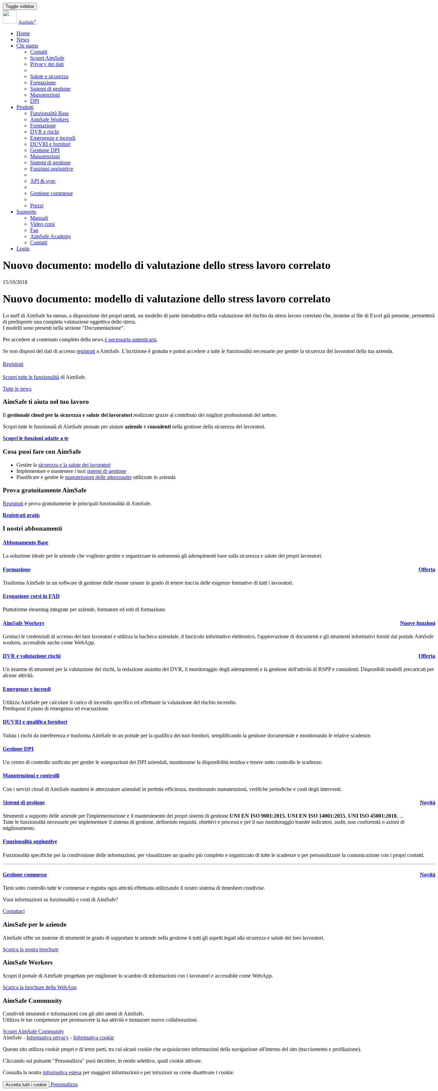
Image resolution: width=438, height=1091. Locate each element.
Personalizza (63, 1084)
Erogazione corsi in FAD (31, 596)
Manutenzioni (45, 95)
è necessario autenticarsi (130, 339)
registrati (86, 351)
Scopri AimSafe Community (33, 1031)
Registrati (13, 364)
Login (22, 248)
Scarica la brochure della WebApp (40, 987)
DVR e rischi (44, 132)
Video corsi (42, 224)
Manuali (39, 218)
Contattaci (14, 911)
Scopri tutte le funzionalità (31, 377)
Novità (427, 802)
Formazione (43, 82)
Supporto (26, 212)
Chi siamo (27, 46)
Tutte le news (17, 389)
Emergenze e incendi (52, 138)
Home (23, 33)
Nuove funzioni (417, 623)
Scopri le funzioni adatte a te (35, 438)
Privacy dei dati (47, 64)
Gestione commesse (51, 193)
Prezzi (36, 205)
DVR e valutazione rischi (32, 656)
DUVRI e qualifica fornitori (35, 722)
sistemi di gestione (106, 471)
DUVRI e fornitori (50, 144)
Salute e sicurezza (49, 76)
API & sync (43, 181)
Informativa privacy (47, 1037)
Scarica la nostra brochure (31, 949)
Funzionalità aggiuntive (30, 841)
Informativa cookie (93, 1037)
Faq (34, 230)
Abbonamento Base (25, 542)
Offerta (426, 569)
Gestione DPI (45, 150)
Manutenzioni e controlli (31, 775)
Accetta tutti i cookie (26, 1084)
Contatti (38, 52)
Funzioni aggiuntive (51, 169)
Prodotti (25, 107)
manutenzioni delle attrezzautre (98, 477)
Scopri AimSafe (47, 58)
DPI (34, 101)
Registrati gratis (21, 515)
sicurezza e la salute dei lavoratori (74, 465)
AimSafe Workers (49, 119)
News (22, 39)
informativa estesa (62, 1072)
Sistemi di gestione (50, 89)
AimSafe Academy (50, 236)
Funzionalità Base (49, 113)
